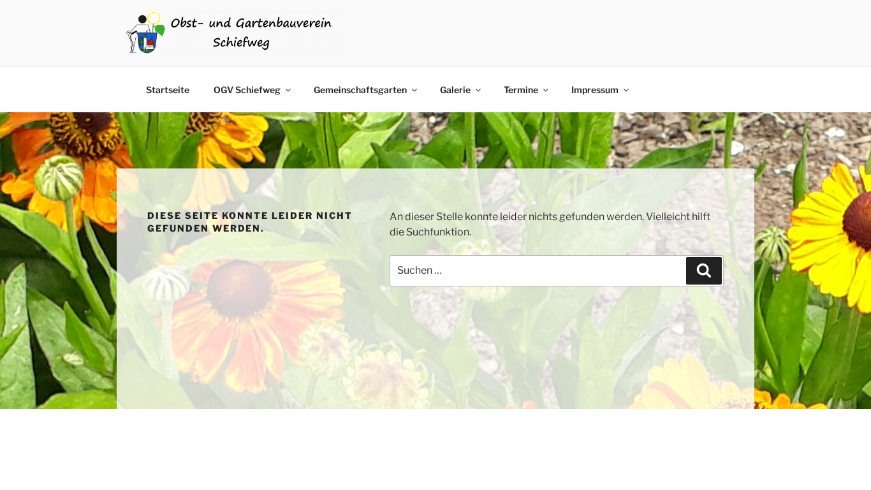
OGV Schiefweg (247, 89)
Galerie (455, 89)
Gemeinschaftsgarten (360, 89)
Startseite (167, 89)
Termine (521, 89)
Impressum (594, 89)
